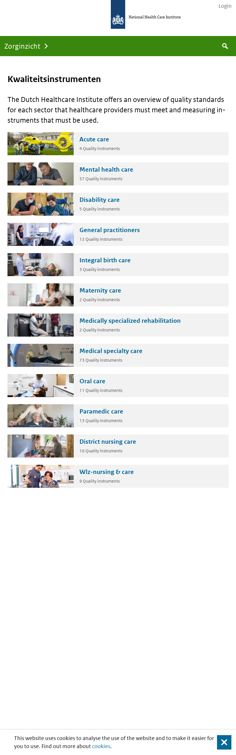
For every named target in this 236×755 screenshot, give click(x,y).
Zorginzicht (22, 46)
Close (220, 742)
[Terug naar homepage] (118, 14)
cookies (101, 746)
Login (225, 6)
